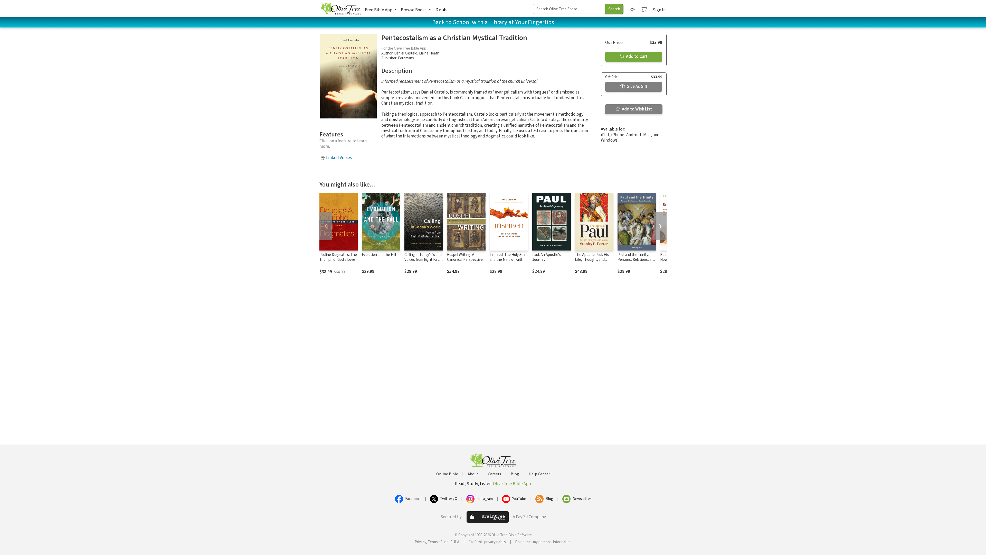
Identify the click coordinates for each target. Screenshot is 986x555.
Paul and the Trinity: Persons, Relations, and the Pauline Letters (637, 259)
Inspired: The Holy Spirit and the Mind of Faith (509, 257)
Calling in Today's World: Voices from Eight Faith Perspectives (423, 259)
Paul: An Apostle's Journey (546, 257)
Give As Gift (636, 87)
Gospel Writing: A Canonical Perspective (465, 257)
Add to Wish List (636, 109)
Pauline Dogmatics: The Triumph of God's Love (338, 257)
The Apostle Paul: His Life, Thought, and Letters (592, 259)
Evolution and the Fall (379, 254)
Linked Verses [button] (339, 158)
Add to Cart (636, 56)
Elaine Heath (429, 53)
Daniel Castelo (405, 53)
